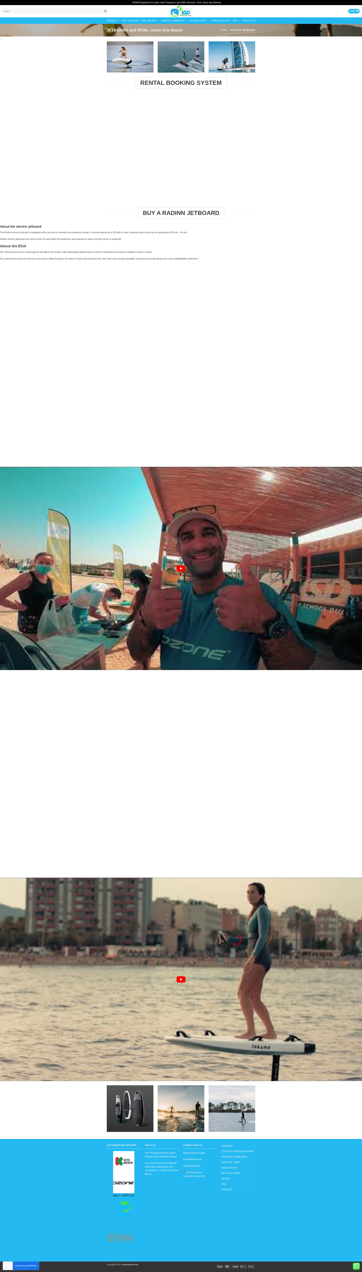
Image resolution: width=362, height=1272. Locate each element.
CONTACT (226, 1189)
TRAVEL (225, 1178)
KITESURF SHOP (198, 20)
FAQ (235, 20)
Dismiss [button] (226, 2)
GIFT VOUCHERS (130, 20)
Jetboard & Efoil (220, 20)
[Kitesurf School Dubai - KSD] (181, 11)
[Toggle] (253, 1146)
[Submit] (105, 11)
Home (223, 30)
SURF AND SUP (148, 20)
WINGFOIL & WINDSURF (172, 20)
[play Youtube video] (181, 568)
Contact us (249, 20)
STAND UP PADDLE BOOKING (237, 1151)
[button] (354, 11)
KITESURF (112, 20)
